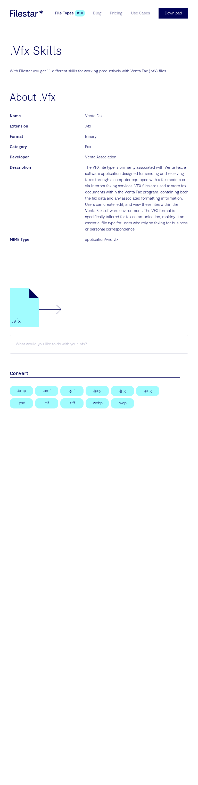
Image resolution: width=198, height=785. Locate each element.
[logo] (26, 13)
